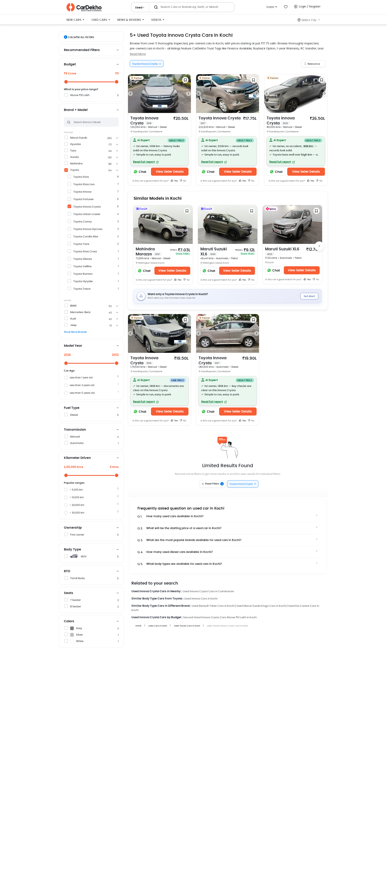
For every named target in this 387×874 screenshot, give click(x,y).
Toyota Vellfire (82, 266)
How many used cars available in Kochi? (170, 516)
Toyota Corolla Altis (85, 236)
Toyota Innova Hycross (87, 229)
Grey (79, 628)
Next (188, 93)
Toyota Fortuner (83, 199)
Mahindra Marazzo (148, 251)
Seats (68, 593)
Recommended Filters (82, 50)
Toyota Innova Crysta (87, 207)
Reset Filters (214, 483)
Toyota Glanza (82, 259)
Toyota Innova (82, 192)
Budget (70, 64)
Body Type (72, 549)
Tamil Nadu (77, 578)
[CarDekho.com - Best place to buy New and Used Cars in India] (84, 7)
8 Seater (75, 606)
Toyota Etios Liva (84, 184)
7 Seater (75, 600)
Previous (130, 93)
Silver (79, 635)
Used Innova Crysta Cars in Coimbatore (208, 591)
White (79, 641)
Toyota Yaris (81, 244)
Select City (309, 20)
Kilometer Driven (77, 457)
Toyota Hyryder (83, 281)
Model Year (73, 345)
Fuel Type (71, 407)
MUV (84, 556)
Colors (69, 621)
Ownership (73, 527)
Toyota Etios (81, 177)
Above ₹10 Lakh (79, 95)
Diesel (74, 415)
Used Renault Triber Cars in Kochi (213, 606)
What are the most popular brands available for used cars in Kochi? (189, 540)
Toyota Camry (82, 221)
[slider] (66, 82)
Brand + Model (75, 110)
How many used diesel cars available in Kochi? (175, 552)
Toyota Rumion (83, 274)
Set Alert (309, 296)
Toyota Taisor (82, 289)
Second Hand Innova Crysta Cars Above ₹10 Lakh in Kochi (220, 617)
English (270, 7)
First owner (77, 535)
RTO (67, 571)
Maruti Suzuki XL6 (213, 251)
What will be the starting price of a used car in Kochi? (179, 528)
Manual (75, 436)
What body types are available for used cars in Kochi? (179, 564)
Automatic (77, 443)
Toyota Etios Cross (85, 251)
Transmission (75, 429)
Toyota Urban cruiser (86, 214)
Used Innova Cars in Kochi (200, 598)
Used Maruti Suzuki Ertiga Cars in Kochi (261, 606)
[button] (159, 151)
